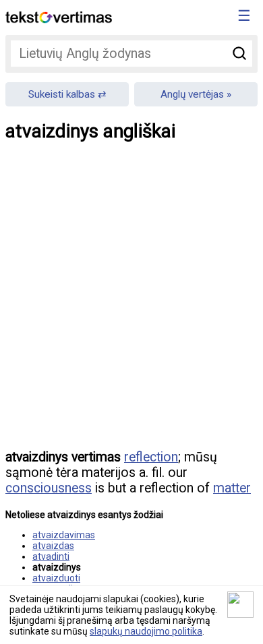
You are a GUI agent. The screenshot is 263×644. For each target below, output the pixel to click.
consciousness (48, 488)
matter (232, 488)
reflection (151, 457)
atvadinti (50, 556)
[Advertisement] (131, 305)
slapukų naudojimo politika (146, 631)
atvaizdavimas (63, 534)
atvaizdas (53, 545)
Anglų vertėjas (192, 94)
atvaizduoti (56, 578)
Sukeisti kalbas (61, 94)
